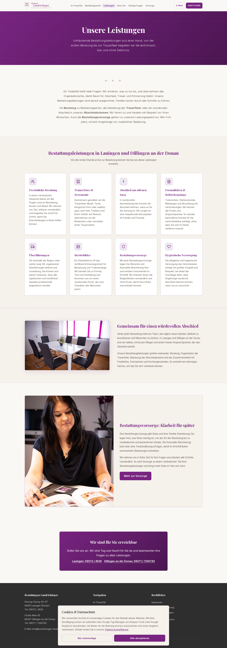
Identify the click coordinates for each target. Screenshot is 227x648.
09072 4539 (194, 5)
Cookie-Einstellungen (162, 612)
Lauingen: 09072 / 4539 (87, 561)
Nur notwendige (87, 638)
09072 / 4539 (36, 609)
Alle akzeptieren (139, 638)
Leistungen (109, 5)
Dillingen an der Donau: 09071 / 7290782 (129, 561)
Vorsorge (149, 5)
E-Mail (179, 5)
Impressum (156, 602)
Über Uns (121, 5)
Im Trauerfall (76, 5)
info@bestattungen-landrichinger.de (50, 629)
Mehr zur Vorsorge (135, 475)
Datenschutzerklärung (162, 607)
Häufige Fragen (135, 5)
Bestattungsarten (93, 5)
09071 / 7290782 (38, 623)
